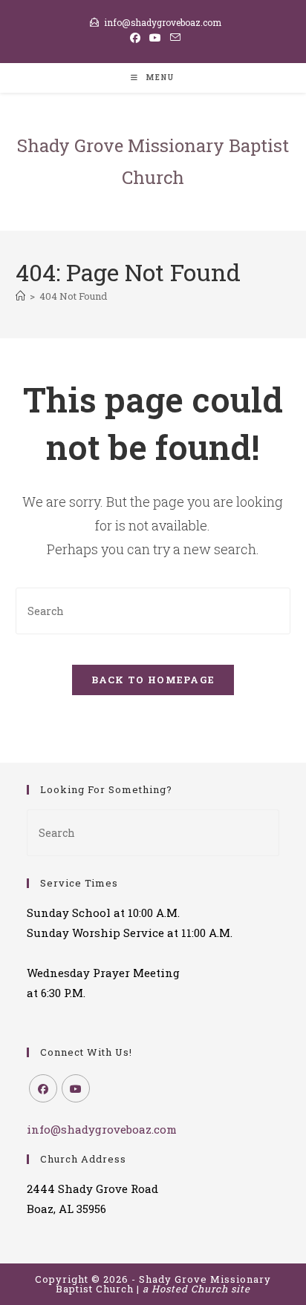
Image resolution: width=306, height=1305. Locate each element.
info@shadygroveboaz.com (162, 22)
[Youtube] (76, 1088)
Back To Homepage (153, 679)
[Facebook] (43, 1088)
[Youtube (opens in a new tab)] (155, 38)
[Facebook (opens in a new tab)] (135, 38)
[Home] (20, 296)
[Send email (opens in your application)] (173, 38)
